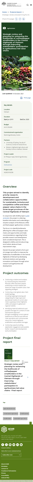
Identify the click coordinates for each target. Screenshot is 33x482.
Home (4, 12)
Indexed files (5, 477)
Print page (27, 98)
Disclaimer (4, 466)
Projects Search (16, 12)
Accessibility (5, 475)
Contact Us (4, 468)
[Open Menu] (30, 5)
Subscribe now (7, 455)
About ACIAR (5, 464)
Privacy (3, 473)
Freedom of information (8, 471)
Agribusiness (8, 165)
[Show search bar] (27, 5)
